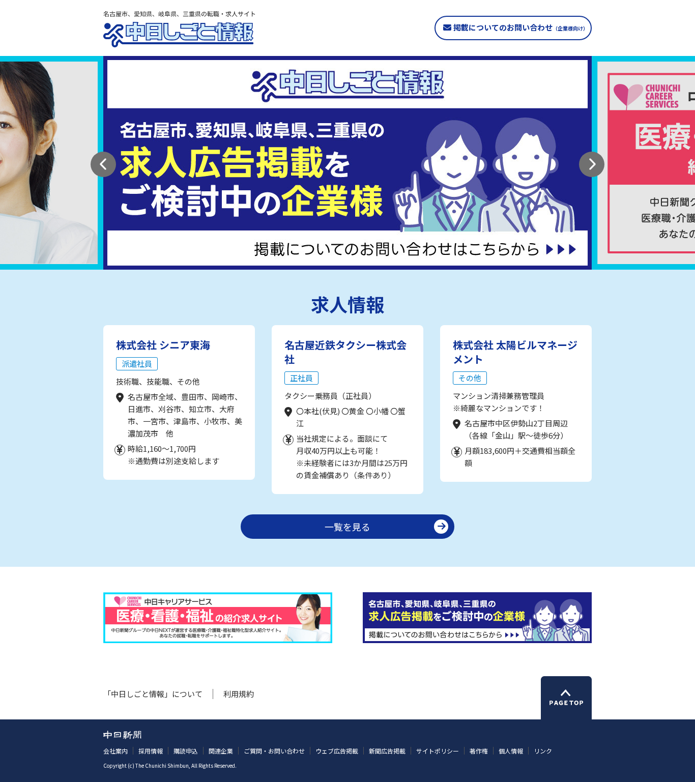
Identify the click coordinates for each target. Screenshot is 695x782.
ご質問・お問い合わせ (274, 750)
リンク (543, 750)
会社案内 (115, 750)
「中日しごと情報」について (152, 693)
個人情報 (511, 750)
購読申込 (185, 750)
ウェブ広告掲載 (336, 750)
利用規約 (238, 693)
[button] (103, 164)
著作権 (479, 750)
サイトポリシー (437, 750)
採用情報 (150, 750)
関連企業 (221, 750)
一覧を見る (347, 526)
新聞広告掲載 (387, 750)
